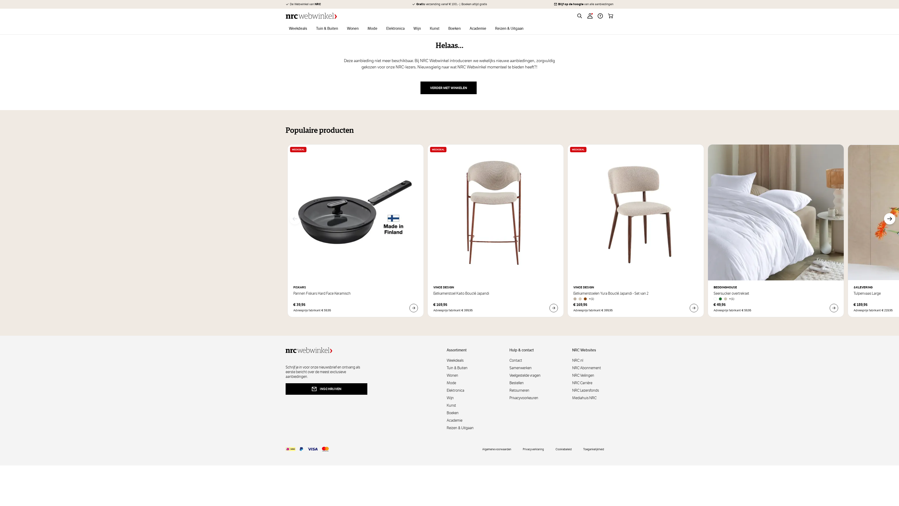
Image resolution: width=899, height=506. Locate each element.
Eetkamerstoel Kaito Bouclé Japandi (461, 293)
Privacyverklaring (533, 449)
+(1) (591, 299)
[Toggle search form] (579, 16)
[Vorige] (295, 218)
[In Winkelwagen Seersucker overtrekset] (834, 308)
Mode (451, 382)
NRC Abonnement (586, 367)
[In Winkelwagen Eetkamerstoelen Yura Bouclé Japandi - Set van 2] (694, 308)
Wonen (452, 375)
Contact (515, 360)
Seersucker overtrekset (731, 293)
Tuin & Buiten (457, 367)
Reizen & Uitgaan (460, 427)
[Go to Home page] (311, 16)
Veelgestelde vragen (525, 375)
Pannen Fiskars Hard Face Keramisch (322, 293)
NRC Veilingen (583, 375)
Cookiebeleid (564, 449)
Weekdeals (455, 360)
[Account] (590, 16)
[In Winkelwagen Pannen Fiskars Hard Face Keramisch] (413, 308)
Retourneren (519, 390)
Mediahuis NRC (584, 397)
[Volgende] (889, 218)
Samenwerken (520, 367)
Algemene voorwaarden (496, 449)
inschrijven (330, 389)
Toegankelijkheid (593, 449)
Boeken (453, 412)
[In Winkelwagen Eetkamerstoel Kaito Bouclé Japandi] (553, 308)
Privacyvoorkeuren (523, 397)
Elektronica (455, 390)
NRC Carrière (582, 382)
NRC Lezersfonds (585, 390)
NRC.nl (577, 360)
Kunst (451, 405)
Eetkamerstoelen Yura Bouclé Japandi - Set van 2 (610, 293)
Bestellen (516, 382)
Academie (454, 420)
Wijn (450, 397)
